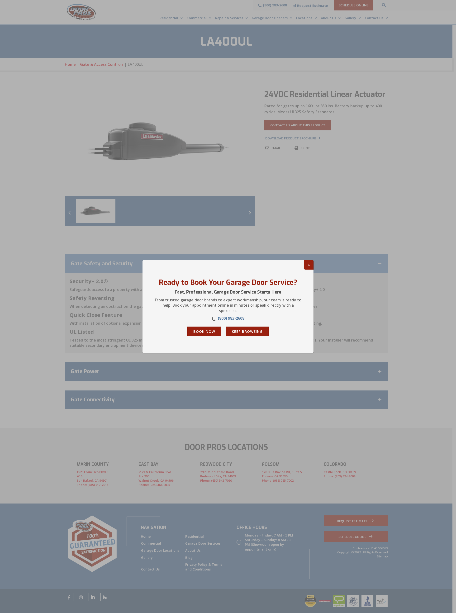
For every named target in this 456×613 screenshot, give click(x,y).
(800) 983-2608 (231, 318)
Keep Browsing (247, 331)
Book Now (204, 331)
